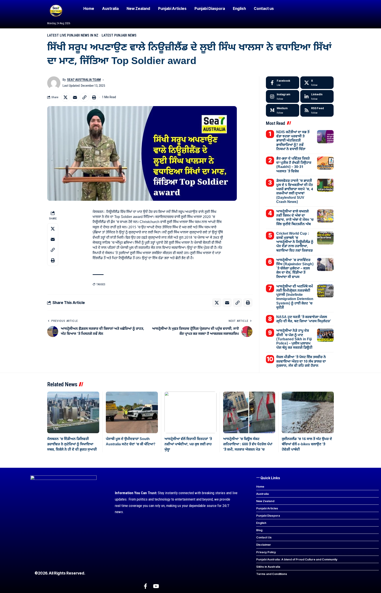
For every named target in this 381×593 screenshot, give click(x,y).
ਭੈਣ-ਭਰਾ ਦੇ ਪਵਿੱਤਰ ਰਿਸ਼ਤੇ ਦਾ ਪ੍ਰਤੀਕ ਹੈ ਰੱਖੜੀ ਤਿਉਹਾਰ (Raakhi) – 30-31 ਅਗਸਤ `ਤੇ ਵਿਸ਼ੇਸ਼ (293, 165)
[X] (317, 82)
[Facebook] (282, 82)
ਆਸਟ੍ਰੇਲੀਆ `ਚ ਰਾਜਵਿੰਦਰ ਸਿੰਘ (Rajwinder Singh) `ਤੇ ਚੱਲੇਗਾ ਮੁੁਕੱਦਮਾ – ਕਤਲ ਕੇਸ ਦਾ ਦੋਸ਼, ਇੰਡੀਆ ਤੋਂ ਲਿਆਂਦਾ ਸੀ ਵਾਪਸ (295, 268)
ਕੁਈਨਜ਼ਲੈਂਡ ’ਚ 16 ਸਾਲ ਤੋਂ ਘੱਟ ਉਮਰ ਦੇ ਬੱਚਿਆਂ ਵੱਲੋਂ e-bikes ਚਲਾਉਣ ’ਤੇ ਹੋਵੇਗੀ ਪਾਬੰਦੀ (307, 444)
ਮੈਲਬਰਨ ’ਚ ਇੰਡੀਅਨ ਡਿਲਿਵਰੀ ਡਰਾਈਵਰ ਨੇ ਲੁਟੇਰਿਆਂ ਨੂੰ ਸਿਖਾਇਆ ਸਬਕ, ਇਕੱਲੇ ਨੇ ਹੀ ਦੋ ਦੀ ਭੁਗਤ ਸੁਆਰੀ (72, 444)
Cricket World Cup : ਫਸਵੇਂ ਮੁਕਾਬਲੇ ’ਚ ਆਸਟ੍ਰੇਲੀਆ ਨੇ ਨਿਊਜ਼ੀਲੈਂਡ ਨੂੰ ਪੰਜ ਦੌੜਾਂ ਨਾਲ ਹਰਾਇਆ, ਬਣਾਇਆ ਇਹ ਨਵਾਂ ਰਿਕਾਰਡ (294, 242)
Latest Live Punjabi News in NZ (72, 35)
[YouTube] (156, 586)
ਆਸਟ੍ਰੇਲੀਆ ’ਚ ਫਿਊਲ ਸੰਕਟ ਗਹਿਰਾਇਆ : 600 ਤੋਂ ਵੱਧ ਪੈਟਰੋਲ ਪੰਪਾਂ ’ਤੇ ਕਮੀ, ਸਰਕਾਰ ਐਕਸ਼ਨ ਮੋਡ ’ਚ (247, 444)
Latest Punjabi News (119, 35)
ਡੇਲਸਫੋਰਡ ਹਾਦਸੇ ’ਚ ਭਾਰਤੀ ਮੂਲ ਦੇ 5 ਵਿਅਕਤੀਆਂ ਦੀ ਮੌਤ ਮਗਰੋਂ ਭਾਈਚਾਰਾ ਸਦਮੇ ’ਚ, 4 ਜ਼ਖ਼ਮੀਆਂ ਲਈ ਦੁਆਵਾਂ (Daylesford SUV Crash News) (294, 191)
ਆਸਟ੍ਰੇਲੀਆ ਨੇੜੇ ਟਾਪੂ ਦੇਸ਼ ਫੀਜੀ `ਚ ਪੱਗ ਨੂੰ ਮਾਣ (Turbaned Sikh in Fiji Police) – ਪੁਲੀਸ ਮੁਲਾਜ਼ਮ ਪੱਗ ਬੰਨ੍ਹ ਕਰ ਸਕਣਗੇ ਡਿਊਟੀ (294, 339)
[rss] (317, 110)
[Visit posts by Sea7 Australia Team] (53, 83)
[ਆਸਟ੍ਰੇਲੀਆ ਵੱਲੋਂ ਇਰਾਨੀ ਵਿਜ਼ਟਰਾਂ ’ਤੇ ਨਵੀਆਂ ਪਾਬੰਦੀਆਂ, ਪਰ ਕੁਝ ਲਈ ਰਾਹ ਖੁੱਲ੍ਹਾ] (190, 412)
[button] (84, 97)
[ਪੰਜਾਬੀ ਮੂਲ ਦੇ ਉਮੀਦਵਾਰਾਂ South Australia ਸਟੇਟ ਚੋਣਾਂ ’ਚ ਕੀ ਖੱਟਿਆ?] (132, 412)
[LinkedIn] (317, 96)
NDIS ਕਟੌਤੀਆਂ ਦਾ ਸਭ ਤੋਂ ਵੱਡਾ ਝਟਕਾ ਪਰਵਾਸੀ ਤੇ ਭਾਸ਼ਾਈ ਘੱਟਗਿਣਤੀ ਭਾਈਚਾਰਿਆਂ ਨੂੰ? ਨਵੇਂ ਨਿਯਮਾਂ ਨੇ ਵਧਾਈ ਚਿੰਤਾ (292, 140)
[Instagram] (282, 96)
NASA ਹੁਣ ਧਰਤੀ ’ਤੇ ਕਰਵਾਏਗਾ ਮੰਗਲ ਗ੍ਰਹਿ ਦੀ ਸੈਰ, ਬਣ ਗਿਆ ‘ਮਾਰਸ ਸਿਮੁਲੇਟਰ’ (303, 319)
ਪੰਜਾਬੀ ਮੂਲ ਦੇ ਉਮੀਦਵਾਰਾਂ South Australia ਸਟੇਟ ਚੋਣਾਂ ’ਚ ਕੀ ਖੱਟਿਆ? (130, 442)
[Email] (75, 97)
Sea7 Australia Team (84, 80)
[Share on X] (65, 97)
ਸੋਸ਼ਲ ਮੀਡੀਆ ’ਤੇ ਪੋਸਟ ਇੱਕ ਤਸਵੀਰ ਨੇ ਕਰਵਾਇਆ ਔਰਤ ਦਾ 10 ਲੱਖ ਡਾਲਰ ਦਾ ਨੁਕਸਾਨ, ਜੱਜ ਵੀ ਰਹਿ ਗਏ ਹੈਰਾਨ (301, 361)
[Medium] (282, 110)
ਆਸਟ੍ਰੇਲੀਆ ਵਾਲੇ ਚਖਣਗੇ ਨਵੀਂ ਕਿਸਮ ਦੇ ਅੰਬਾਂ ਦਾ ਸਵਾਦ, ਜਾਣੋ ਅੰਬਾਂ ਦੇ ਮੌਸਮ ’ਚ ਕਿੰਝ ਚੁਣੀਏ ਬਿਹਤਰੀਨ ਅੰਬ (295, 218)
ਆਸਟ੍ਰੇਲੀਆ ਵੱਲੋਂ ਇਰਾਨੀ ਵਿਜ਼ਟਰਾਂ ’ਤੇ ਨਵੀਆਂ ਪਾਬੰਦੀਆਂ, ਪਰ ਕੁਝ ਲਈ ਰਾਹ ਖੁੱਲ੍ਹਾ (188, 444)
